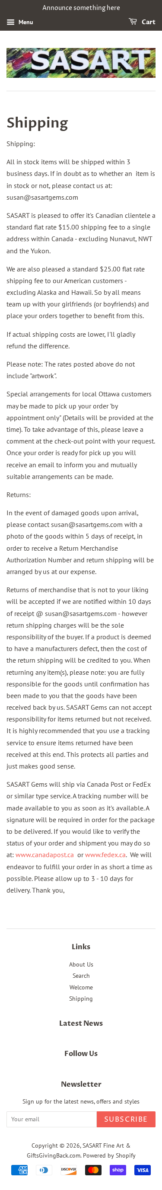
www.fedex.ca (105, 854)
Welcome (81, 987)
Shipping (81, 998)
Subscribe (126, 1119)
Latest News (81, 1023)
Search (81, 975)
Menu (25, 22)
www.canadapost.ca (46, 854)
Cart (148, 22)
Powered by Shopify (109, 1155)
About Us (81, 964)
